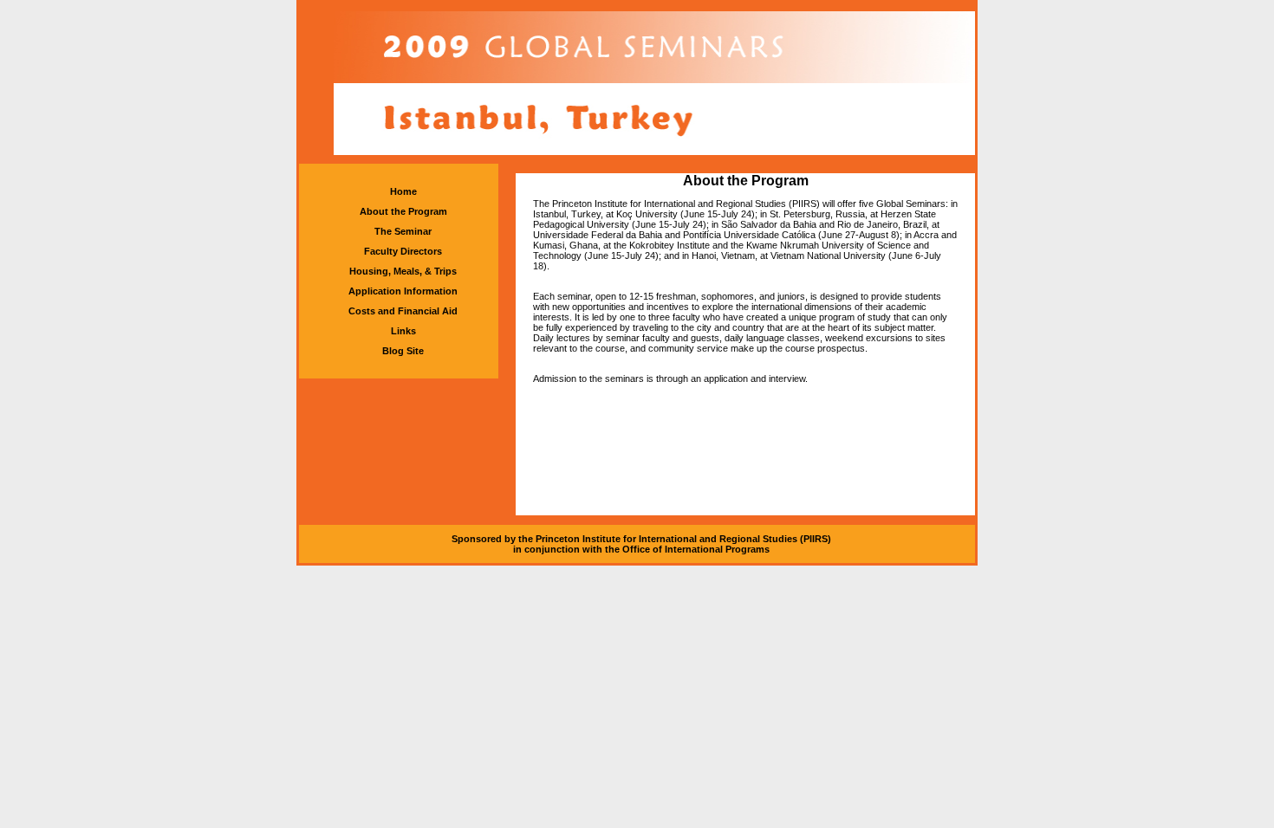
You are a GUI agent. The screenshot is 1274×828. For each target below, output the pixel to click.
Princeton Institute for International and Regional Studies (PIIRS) (683, 539)
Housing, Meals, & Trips (403, 271)
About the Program (403, 211)
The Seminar (403, 231)
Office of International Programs (696, 549)
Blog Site (403, 351)
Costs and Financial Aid (403, 311)
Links (403, 331)
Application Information (403, 291)
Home (403, 191)
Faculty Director (400, 251)
